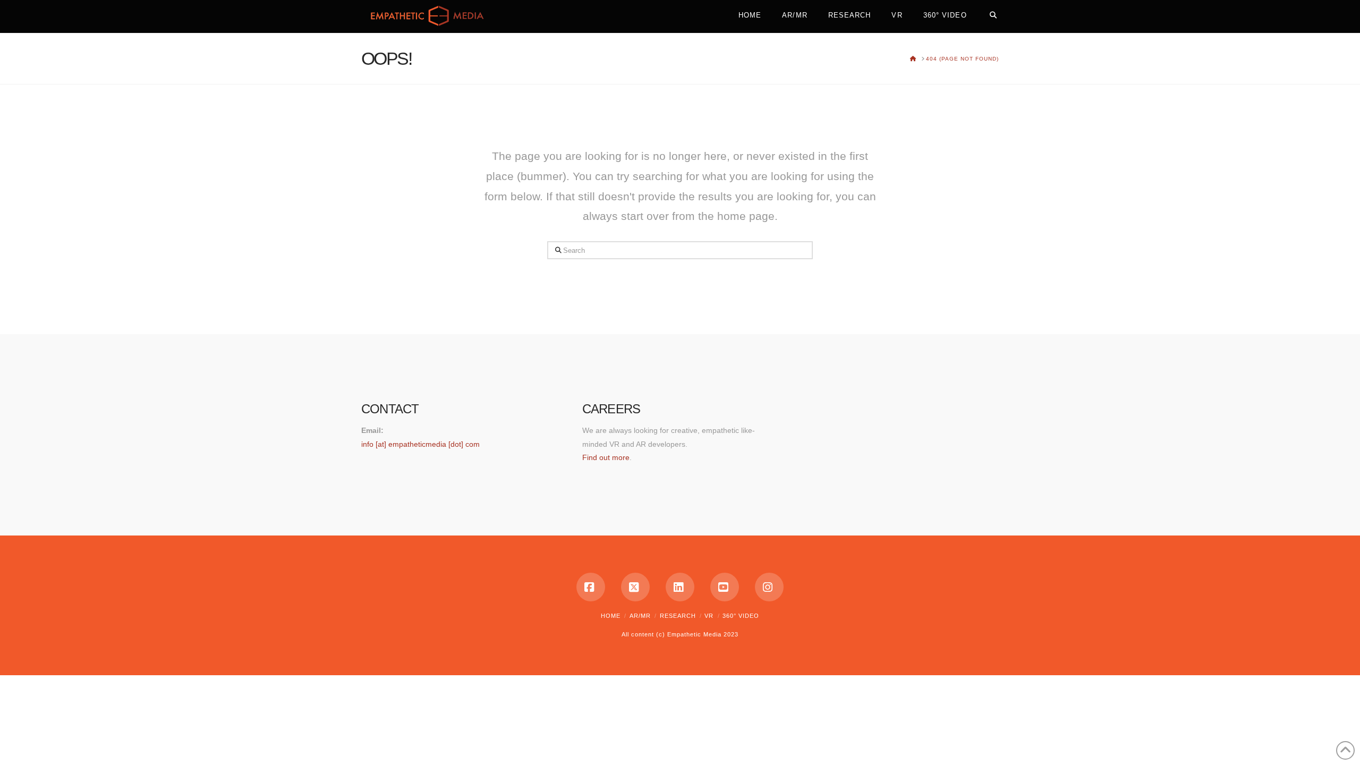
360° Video (740, 616)
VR (708, 616)
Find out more (606, 457)
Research (678, 616)
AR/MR (640, 616)
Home (610, 616)
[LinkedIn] (680, 587)
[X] (635, 587)
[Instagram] (769, 587)
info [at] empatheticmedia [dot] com (420, 444)
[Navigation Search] (988, 13)
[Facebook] (590, 587)
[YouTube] (724, 587)
